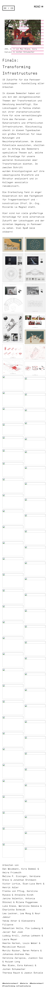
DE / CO (8, 8)
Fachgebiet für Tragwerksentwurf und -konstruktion (22, 199)
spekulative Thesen (14, 152)
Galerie (24, 983)
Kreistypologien (22, 171)
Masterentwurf (37, 983)
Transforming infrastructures (17, 986)
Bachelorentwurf (10, 983)
